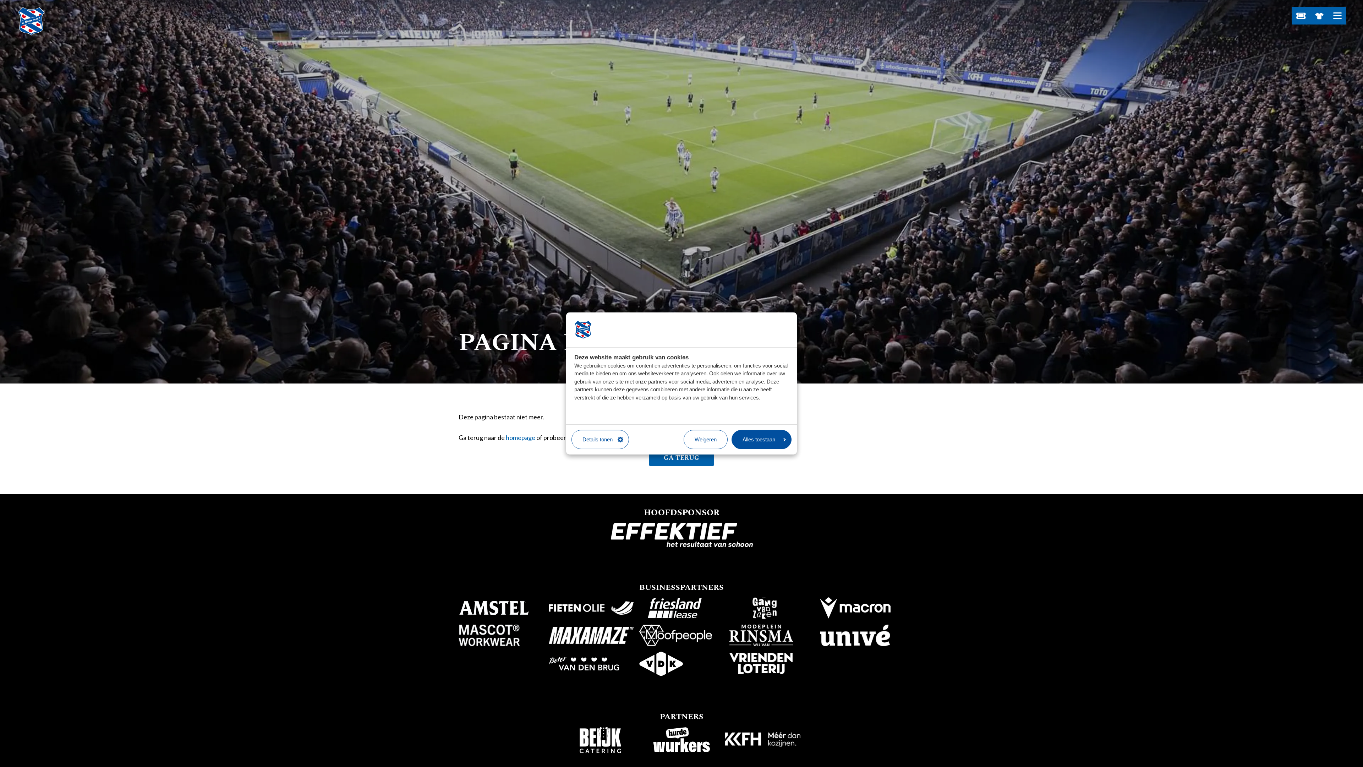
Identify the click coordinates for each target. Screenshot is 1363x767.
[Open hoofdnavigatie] (1337, 16)
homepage (520, 437)
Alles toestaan (759, 439)
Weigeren (706, 439)
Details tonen (597, 439)
